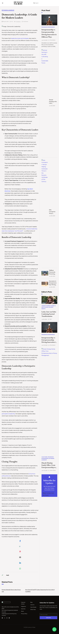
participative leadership (8, 413)
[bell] (49, 477)
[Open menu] (2, 3)
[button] (20, 541)
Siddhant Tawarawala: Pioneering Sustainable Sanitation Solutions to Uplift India (52, 272)
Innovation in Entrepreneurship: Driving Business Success (53, 283)
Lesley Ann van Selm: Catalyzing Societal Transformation (49, 314)
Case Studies (44, 456)
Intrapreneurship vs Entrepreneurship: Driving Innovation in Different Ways (49, 33)
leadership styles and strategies (20, 38)
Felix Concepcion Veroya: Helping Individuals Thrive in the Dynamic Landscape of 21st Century (52, 211)
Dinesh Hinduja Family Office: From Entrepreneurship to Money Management (49, 465)
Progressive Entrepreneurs (48, 27)
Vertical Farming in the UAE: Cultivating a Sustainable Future (53, 101)
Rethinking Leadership (8, 10)
